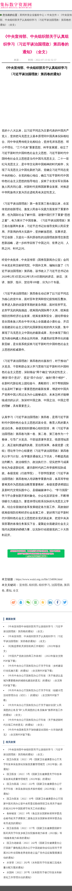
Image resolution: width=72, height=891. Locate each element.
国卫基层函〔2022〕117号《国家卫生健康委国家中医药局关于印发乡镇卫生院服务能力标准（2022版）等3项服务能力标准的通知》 (32, 833)
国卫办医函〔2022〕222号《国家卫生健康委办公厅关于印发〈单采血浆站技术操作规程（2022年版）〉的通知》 (32, 789)
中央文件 (52, 15)
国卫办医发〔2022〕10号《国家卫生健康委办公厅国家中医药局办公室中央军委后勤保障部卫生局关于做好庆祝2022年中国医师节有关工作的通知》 (33, 803)
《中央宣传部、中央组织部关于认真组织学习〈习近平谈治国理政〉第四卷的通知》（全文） (36, 20)
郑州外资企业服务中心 (32, 15)
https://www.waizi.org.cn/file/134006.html (39, 579)
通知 (9, 590)
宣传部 (23, 584)
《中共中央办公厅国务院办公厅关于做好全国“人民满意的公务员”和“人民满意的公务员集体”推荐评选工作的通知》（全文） (33, 710)
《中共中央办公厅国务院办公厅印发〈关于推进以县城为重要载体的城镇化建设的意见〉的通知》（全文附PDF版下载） (33, 680)
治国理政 (57, 584)
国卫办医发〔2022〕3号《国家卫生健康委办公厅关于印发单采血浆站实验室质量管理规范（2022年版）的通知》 (32, 764)
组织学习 (44, 584)
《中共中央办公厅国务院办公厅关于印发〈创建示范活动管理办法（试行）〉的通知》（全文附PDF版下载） (33, 695)
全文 (16, 590)
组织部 (33, 584)
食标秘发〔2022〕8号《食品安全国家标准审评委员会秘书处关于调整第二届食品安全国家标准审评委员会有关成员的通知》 (32, 818)
